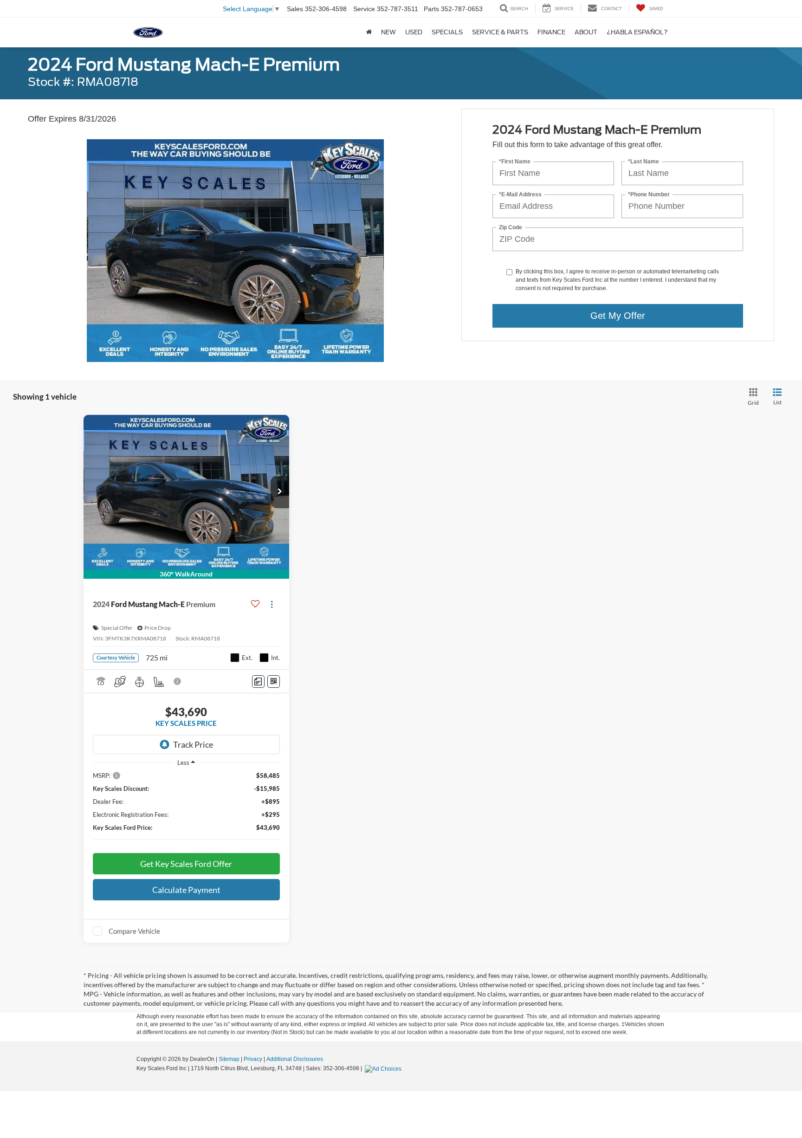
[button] (280, 492)
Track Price (193, 744)
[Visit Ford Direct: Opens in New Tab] (384, 1068)
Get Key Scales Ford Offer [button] (186, 864)
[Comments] (258, 681)
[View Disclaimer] (178, 681)
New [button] (388, 32)
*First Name (514, 162)
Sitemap (229, 1059)
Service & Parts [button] (500, 32)
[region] (186, 808)
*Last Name (643, 162)
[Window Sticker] (273, 681)
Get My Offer (617, 315)
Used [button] (413, 32)
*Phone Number (649, 195)
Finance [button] (551, 32)
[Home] (369, 32)
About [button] (586, 32)
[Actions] (272, 604)
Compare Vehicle (134, 931)
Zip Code (510, 228)
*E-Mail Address (520, 195)
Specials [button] (447, 32)
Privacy (253, 1059)
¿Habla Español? (637, 32)
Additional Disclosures (294, 1059)
